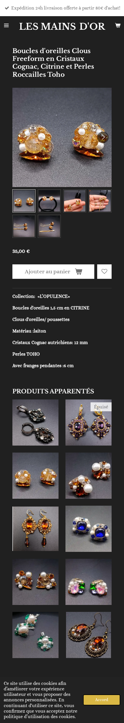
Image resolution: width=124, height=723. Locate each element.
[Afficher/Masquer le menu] (6, 25)
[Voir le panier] (117, 25)
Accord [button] (101, 699)
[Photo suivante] (103, 137)
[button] (23, 200)
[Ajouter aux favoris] (104, 271)
